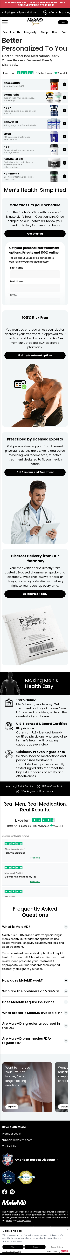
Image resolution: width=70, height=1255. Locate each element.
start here (47, 5)
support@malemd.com (17, 1140)
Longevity (30, 32)
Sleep (44, 32)
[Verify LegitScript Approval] (9, 1177)
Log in (63, 22)
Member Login (11, 1133)
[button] (35, 926)
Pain (64, 32)
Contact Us (9, 1146)
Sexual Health (11, 32)
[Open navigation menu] (5, 22)
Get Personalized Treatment (35, 472)
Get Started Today (35, 594)
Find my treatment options (35, 355)
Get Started (35, 233)
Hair (54, 32)
